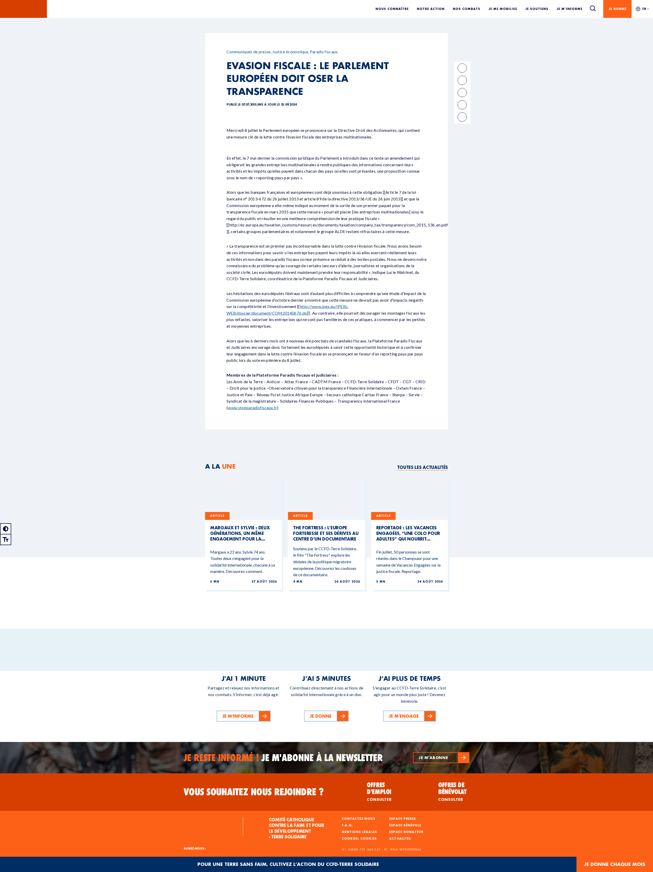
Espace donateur (406, 832)
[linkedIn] (462, 80)
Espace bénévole (405, 825)
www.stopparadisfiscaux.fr (252, 407)
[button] (441, 757)
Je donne (617, 9)
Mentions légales (359, 832)
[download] (462, 117)
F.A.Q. (347, 825)
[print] (462, 104)
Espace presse (402, 818)
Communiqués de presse (249, 51)
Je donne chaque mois (614, 864)
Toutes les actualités (422, 467)
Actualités (400, 838)
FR (644, 9)
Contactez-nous (358, 818)
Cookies (368, 838)
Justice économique (290, 51)
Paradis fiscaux (324, 51)
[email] (462, 92)
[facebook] (462, 68)
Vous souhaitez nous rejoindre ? (254, 792)
